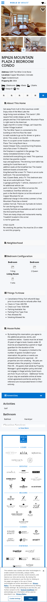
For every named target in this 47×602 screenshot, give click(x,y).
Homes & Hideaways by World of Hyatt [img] (19, 3)
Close (31, 598)
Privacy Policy (21, 594)
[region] (23, 584)
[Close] (43, 570)
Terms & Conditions (27, 590)
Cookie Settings (15, 598)
